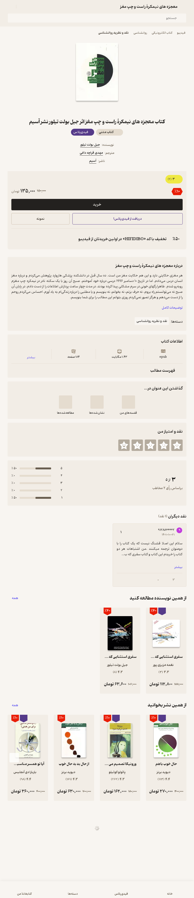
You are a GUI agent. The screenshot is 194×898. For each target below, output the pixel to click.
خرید (97, 205)
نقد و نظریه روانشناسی (113, 32)
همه (15, 598)
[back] (183, 6)
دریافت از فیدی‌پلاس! (127, 218)
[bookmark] (108, 109)
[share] (85, 109)
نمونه (40, 218)
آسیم (92, 160)
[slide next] (14, 757)
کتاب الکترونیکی (162, 33)
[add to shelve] (128, 402)
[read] (65, 402)
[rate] (177, 445)
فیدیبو (181, 33)
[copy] (16, 239)
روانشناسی (140, 33)
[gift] (97, 109)
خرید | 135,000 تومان (50, 892)
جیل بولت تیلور (90, 144)
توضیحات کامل (172, 308)
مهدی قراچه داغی (91, 152)
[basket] (22, 6)
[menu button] (10, 6)
